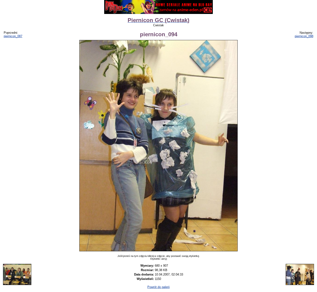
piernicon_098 (304, 36)
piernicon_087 (13, 36)
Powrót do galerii (158, 287)
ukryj (164, 258)
